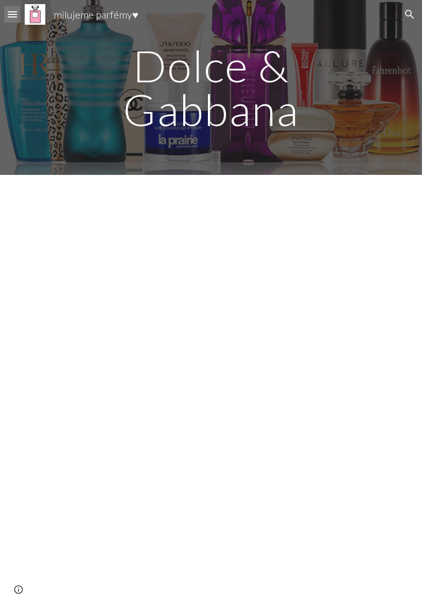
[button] (12, 14)
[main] (211, 88)
